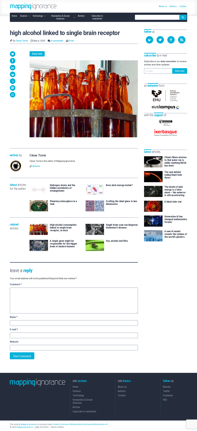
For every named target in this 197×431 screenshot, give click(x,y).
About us (122, 386)
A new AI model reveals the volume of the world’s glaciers (175, 234)
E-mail (14, 329)
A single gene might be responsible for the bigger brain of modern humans (63, 244)
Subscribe (180, 70)
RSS (165, 399)
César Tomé (22, 40)
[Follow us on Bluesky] (149, 40)
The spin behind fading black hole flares (173, 175)
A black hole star (173, 201)
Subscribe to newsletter (84, 411)
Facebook (168, 395)
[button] (12, 54)
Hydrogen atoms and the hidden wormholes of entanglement (62, 188)
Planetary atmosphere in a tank (63, 202)
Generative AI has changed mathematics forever (175, 219)
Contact (122, 395)
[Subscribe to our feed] (181, 40)
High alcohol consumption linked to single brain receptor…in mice (63, 228)
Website (36, 166)
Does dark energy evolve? (119, 185)
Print (71, 40)
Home (75, 386)
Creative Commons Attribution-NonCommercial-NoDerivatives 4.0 (80, 424)
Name (14, 317)
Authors (122, 391)
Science (77, 391)
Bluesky (167, 386)
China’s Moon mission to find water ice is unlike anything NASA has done (175, 161)
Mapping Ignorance (29, 424)
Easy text (37, 53)
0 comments (57, 40)
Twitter (166, 391)
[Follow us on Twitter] (160, 40)
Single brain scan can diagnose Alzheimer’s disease (122, 226)
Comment (16, 284)
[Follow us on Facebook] (171, 40)
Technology (78, 395)
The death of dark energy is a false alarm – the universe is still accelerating (175, 191)
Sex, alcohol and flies (117, 241)
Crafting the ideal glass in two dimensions (121, 202)
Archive (76, 407)
